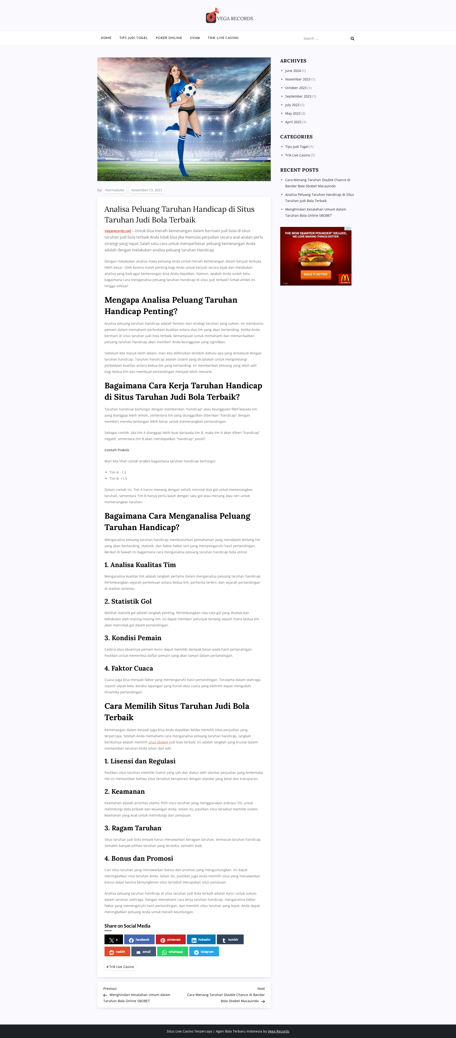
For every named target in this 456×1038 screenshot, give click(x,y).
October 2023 (296, 87)
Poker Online (169, 38)
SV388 (195, 38)
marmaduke (114, 190)
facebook (142, 939)
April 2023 (293, 122)
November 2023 (297, 79)
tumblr (233, 939)
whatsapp (176, 951)
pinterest (173, 939)
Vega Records (278, 1031)
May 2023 (292, 113)
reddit (120, 951)
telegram (207, 951)
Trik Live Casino (223, 38)
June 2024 (293, 70)
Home (106, 38)
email (147, 951)
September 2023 (298, 96)
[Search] (352, 38)
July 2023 (292, 105)
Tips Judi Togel (133, 38)
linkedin (204, 939)
